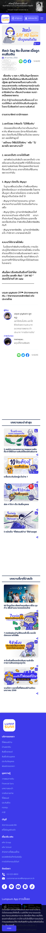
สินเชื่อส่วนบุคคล (8, 756)
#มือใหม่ (6, 61)
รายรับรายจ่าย (7, 793)
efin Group (6, 842)
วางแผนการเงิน (9, 63)
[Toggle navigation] (42, 18)
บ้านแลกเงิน (6, 747)
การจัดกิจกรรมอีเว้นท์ (10, 861)
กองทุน (5, 807)
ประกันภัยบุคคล (8, 761)
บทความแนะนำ (7, 788)
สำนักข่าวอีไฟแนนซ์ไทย (10, 852)
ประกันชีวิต (6, 802)
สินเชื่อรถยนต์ (7, 751)
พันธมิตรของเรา (8, 766)
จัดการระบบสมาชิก (9, 825)
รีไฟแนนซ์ (5, 798)
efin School (6, 847)
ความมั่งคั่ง (7, 66)
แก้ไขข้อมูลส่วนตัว (9, 830)
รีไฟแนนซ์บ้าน (7, 742)
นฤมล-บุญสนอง (9, 69)
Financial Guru (8, 783)
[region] (21, 397)
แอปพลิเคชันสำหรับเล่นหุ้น (12, 857)
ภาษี (3, 812)
